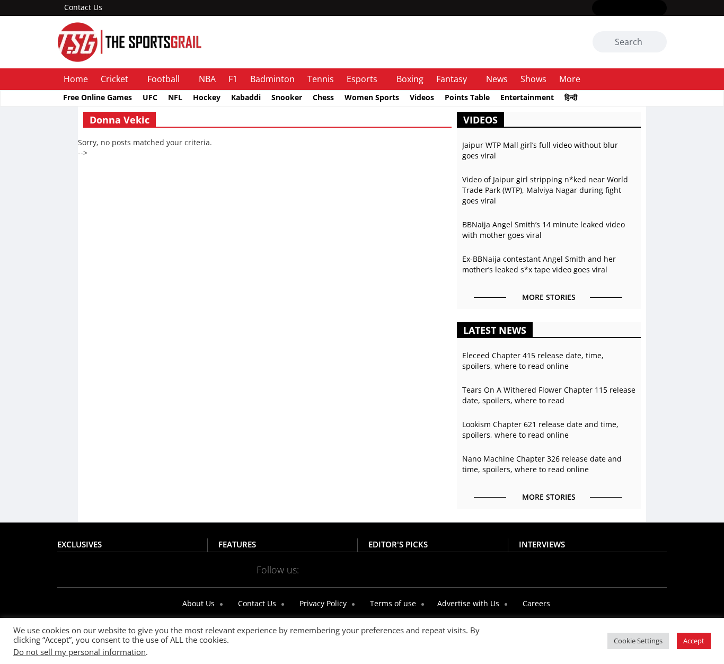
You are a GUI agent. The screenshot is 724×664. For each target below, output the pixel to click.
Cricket (114, 79)
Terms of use (392, 603)
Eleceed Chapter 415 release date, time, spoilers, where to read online (533, 360)
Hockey (206, 97)
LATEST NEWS (494, 330)
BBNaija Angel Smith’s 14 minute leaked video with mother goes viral (543, 229)
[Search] (657, 42)
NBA (207, 79)
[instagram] (629, 8)
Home (76, 79)
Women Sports (372, 97)
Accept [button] (693, 640)
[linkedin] (660, 8)
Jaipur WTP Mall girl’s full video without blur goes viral (540, 150)
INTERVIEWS (542, 544)
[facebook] (598, 8)
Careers (535, 603)
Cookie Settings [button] (638, 640)
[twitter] (614, 8)
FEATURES (237, 544)
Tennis (320, 79)
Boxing (409, 79)
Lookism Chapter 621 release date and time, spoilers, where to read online (540, 429)
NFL (175, 97)
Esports (362, 79)
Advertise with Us (467, 603)
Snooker (286, 97)
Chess (323, 97)
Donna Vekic (119, 119)
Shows (533, 79)
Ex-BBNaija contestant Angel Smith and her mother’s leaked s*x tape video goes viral (539, 264)
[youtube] (644, 8)
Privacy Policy (322, 603)
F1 (232, 79)
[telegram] (456, 569)
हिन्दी (570, 97)
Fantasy (451, 79)
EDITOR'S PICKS (398, 544)
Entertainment (527, 97)
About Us (197, 603)
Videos (422, 97)
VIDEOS (480, 119)
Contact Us (83, 7)
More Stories (549, 297)
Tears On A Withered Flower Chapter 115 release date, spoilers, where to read (548, 395)
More (569, 79)
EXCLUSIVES (79, 544)
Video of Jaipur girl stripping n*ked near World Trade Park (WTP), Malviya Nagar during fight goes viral (545, 190)
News (497, 79)
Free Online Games (97, 97)
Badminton (272, 79)
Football (163, 79)
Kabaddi (246, 97)
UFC (150, 97)
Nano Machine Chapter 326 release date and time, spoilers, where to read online (542, 464)
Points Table (467, 97)
